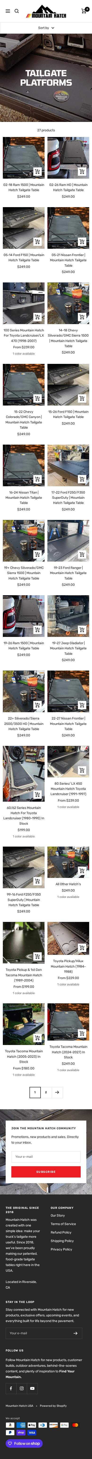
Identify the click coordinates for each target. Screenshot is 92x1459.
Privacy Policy (61, 1249)
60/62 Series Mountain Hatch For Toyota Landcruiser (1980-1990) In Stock (23, 816)
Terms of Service (63, 1224)
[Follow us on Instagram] (21, 1388)
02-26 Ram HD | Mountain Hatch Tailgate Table (68, 187)
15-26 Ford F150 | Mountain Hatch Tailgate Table (68, 414)
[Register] (76, 1333)
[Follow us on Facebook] (11, 1388)
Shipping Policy (62, 1241)
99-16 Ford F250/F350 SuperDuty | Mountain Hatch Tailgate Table (24, 899)
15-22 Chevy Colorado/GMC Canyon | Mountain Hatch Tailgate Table (23, 420)
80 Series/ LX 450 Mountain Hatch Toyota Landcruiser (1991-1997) (68, 789)
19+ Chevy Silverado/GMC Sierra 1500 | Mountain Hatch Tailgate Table (24, 573)
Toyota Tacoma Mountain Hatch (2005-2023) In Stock (24, 1056)
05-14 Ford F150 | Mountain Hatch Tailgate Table (24, 257)
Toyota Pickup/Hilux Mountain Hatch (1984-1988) (68, 966)
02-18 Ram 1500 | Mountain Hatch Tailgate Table (23, 187)
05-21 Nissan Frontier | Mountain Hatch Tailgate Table (68, 260)
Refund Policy (61, 1232)
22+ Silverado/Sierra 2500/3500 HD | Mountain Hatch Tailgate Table (23, 723)
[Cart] (83, 11)
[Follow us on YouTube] (32, 1388)
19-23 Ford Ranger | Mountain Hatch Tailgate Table (68, 573)
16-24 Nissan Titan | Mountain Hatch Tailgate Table (23, 497)
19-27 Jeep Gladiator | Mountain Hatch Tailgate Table (68, 648)
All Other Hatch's (68, 884)
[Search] (17, 11)
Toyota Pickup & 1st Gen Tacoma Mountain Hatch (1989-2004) (23, 975)
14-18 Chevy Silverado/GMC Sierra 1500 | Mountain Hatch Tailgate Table (68, 338)
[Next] (57, 1092)
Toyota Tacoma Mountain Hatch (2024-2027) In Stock (68, 1052)
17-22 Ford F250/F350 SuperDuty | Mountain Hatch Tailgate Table (68, 497)
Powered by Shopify (53, 1405)
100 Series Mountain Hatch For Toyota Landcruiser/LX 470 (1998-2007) (24, 335)
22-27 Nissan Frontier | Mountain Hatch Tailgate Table (68, 723)
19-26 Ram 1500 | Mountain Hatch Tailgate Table (24, 645)
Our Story (58, 1216)
